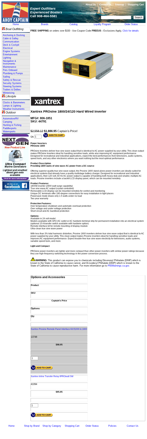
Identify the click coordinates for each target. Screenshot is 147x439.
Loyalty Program (102, 24)
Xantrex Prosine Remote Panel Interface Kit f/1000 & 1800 (59, 329)
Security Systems (12, 83)
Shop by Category (51, 426)
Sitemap (119, 4)
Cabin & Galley (10, 38)
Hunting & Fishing (12, 125)
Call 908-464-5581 (43, 16)
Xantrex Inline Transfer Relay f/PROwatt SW (52, 376)
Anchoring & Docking (14, 35)
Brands (44, 24)
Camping (7, 121)
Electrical (8, 48)
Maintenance (9, 67)
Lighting (7, 57)
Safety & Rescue (12, 80)
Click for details (131, 30)
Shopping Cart (136, 4)
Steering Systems (12, 86)
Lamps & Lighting (12, 105)
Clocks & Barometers (14, 102)
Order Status (131, 24)
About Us (91, 4)
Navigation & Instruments (9, 62)
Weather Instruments (14, 109)
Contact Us (105, 4)
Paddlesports (9, 128)
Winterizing (8, 92)
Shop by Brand (31, 426)
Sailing (6, 76)
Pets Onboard (10, 70)
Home (16, 24)
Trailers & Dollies (12, 89)
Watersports (9, 131)
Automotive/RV (11, 118)
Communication (11, 41)
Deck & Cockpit (11, 44)
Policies (112, 426)
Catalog (73, 24)
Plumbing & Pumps (13, 73)
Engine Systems (11, 51)
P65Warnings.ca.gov (118, 265)
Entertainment (10, 54)
